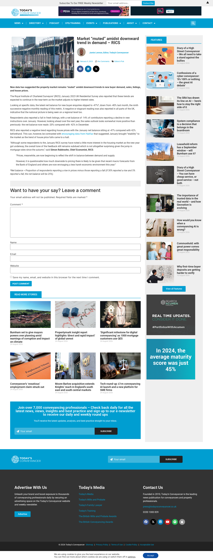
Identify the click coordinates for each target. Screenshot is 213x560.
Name (13, 242)
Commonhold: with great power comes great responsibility (188, 246)
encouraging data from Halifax (77, 133)
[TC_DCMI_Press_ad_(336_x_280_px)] (170, 378)
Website (14, 266)
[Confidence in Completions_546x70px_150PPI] (93, 15)
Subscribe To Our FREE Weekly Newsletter (81, 3)
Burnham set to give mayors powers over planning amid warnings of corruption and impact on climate (30, 337)
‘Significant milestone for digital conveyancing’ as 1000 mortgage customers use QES (119, 335)
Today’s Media (86, 494)
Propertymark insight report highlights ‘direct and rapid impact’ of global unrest (75, 335)
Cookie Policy (131, 544)
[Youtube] (168, 522)
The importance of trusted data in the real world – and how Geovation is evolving (189, 201)
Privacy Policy (102, 544)
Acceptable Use (147, 544)
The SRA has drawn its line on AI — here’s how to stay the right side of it (189, 102)
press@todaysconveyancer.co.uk (159, 506)
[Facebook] (146, 522)
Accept (150, 555)
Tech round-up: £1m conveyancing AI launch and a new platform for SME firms (120, 386)
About (130, 23)
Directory (35, 23)
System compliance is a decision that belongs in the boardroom (188, 125)
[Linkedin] (160, 522)
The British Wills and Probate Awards (97, 516)
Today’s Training (87, 510)
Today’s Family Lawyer (90, 505)
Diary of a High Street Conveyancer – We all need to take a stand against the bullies (189, 54)
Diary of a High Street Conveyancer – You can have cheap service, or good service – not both (188, 175)
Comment (16, 204)
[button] (80, 69)
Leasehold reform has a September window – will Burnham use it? (187, 149)
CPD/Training (72, 23)
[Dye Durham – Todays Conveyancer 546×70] (166, 14)
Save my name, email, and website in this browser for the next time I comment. (56, 277)
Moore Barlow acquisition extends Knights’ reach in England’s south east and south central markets (74, 386)
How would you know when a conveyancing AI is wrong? (189, 225)
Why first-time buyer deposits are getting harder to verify (189, 269)
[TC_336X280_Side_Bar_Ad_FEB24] (170, 334)
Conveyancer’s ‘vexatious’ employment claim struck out (27, 385)
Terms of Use (117, 544)
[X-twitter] (153, 522)
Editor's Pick (119, 61)
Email (13, 254)
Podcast (54, 23)
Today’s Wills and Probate (92, 499)
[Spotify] (175, 522)
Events (90, 23)
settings (131, 557)
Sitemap (89, 544)
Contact (147, 23)
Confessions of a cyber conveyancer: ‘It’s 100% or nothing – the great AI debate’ (188, 79)
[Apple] (182, 522)
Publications (110, 23)
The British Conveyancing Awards (96, 522)
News (17, 23)
